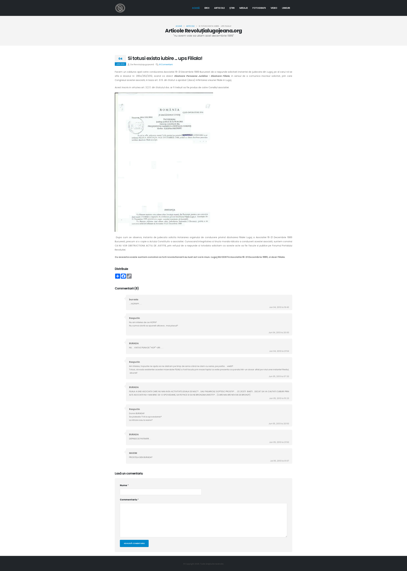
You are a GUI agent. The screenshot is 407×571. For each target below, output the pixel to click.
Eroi (206, 8)
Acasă (196, 8)
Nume (123, 485)
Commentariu (128, 499)
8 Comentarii (166, 64)
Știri (232, 8)
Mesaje (243, 8)
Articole (219, 8)
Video (274, 8)
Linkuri (286, 8)
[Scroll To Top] (401, 567)
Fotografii (259, 8)
